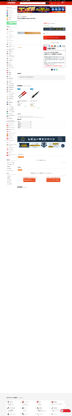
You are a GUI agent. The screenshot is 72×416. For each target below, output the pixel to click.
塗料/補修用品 (11, 98)
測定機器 (10, 53)
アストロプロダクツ (11, 123)
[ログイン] (55, 3)
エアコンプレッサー (11, 58)
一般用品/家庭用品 (11, 109)
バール (32, 117)
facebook (54, 70)
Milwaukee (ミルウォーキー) (12, 155)
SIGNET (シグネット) (12, 127)
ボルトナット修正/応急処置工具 (11, 49)
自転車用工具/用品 (11, 85)
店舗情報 (50, 0)
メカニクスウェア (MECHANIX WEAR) (12, 145)
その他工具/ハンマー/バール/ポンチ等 (11, 56)
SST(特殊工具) (11, 51)
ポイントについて (48, 25)
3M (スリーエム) (11, 138)
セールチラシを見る (53, 179)
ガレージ (10, 76)
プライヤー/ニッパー (11, 40)
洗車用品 (10, 91)
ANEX (10, 131)
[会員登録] (51, 3)
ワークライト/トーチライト (11, 68)
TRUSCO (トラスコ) (11, 140)
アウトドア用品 (11, 106)
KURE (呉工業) (11, 149)
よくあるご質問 (63, 0)
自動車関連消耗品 (11, 87)
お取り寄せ (19, 14)
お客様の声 (10, 17)
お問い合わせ (59, 0)
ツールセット (10, 29)
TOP (18, 116)
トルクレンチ (10, 42)
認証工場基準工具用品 (11, 116)
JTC (9, 142)
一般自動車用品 (11, 89)
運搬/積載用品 (11, 102)
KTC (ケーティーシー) (12, 125)
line (57, 70)
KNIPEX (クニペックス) (12, 133)
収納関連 (10, 72)
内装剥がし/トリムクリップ (11, 47)
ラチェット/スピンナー (11, 31)
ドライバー (10, 38)
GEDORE (18, 20)
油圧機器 (10, 74)
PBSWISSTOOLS (11, 129)
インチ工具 (10, 44)
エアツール (10, 62)
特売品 (9, 19)
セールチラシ (10, 15)
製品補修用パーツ (11, 118)
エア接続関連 (10, 60)
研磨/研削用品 (11, 78)
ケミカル (10, 100)
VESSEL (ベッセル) (11, 147)
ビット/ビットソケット (11, 36)
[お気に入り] (59, 3)
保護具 (9, 104)
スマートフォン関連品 (11, 111)
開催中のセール (29, 179)
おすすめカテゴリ (11, 113)
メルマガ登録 (54, 0)
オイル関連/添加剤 (11, 96)
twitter (52, 70)
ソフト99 (10, 152)
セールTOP (10, 10)
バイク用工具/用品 (11, 83)
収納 (9, 70)
